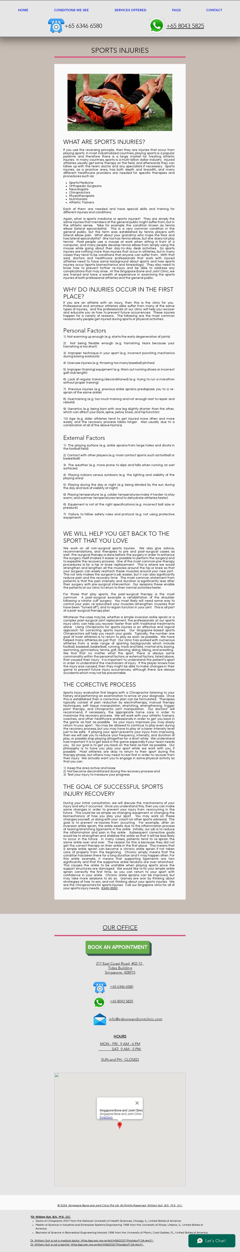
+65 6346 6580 (83, 25)
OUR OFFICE (120, 927)
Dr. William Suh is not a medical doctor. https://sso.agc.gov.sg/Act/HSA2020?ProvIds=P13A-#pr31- (92, 1240)
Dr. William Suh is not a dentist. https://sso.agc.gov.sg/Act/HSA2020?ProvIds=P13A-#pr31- (87, 1244)
